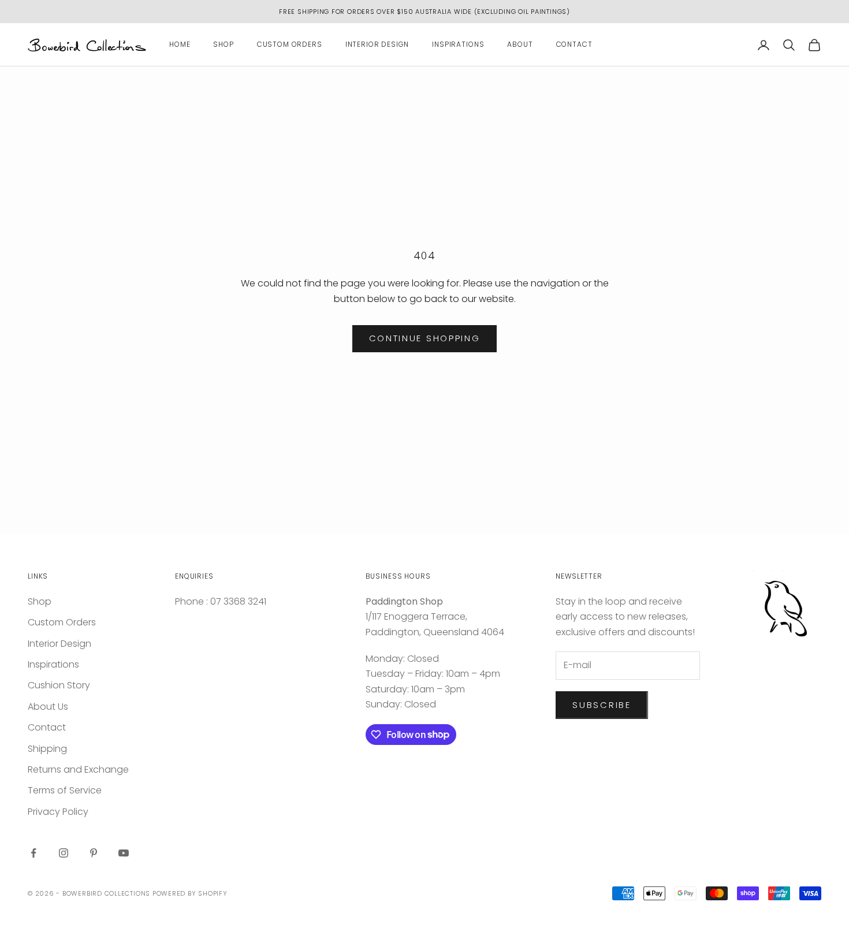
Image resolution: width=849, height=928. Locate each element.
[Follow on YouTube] (123, 853)
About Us (48, 706)
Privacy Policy (58, 811)
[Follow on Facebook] (33, 853)
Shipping (47, 748)
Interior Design (377, 45)
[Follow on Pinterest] (93, 853)
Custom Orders (289, 45)
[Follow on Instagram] (63, 853)
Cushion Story (59, 685)
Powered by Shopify (190, 893)
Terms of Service (65, 790)
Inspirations (458, 45)
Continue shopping (425, 338)
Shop (223, 45)
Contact (574, 45)
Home (179, 45)
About (520, 45)
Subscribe (601, 705)
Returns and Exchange (78, 769)
